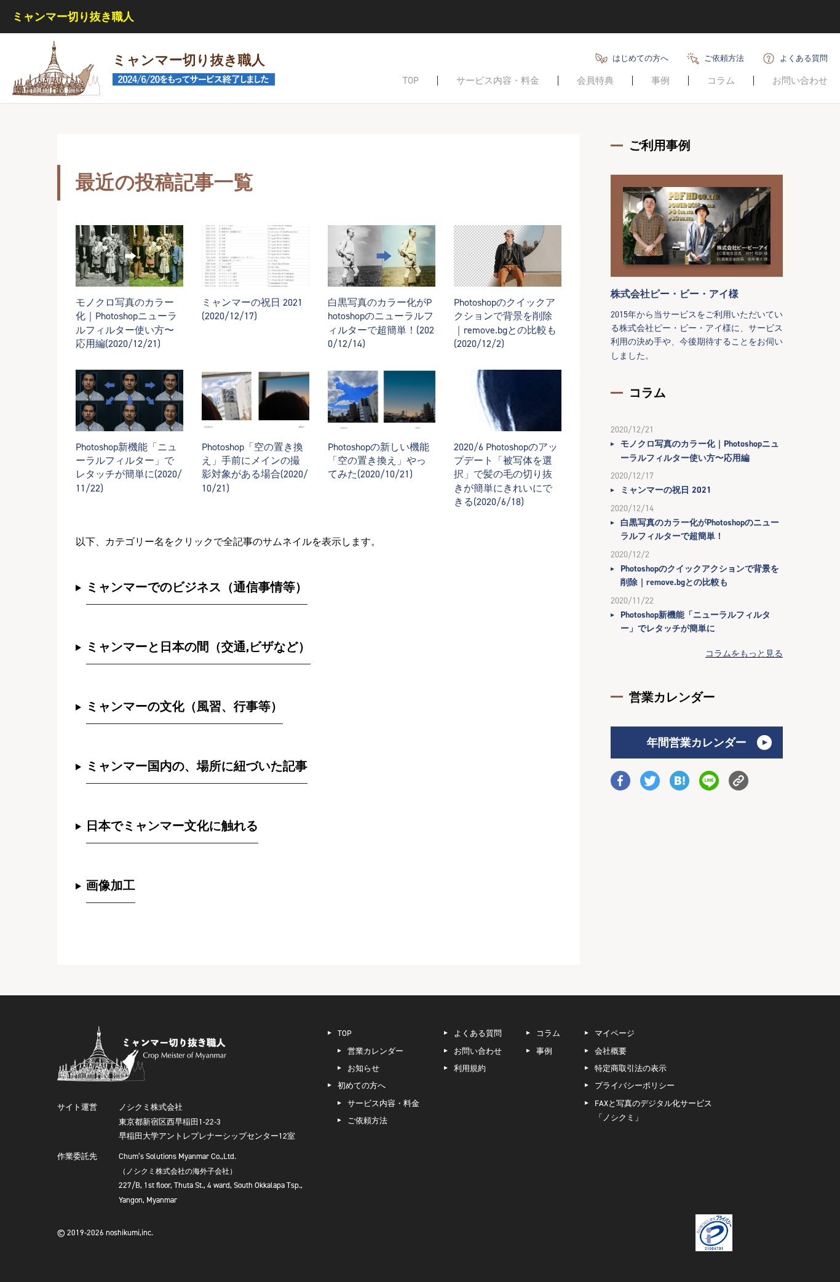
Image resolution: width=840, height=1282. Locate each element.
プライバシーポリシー (635, 1085)
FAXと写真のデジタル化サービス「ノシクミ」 (653, 1110)
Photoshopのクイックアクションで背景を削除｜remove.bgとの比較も (699, 575)
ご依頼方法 (724, 58)
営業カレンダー (375, 1051)
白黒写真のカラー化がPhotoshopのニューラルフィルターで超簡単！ (699, 529)
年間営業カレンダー (697, 742)
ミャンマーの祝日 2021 (665, 490)
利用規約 (470, 1068)
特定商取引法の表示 (631, 1068)
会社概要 (611, 1051)
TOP (411, 81)
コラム (721, 81)
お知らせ (363, 1068)
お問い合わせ (800, 81)
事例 (660, 81)
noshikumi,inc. (129, 1232)
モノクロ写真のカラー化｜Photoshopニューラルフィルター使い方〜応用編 (699, 450)
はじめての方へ (640, 58)
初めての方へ (362, 1085)
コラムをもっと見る (744, 653)
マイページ (615, 1033)
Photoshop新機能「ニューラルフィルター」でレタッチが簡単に (695, 621)
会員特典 (595, 81)
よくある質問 (804, 58)
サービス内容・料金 (497, 81)
